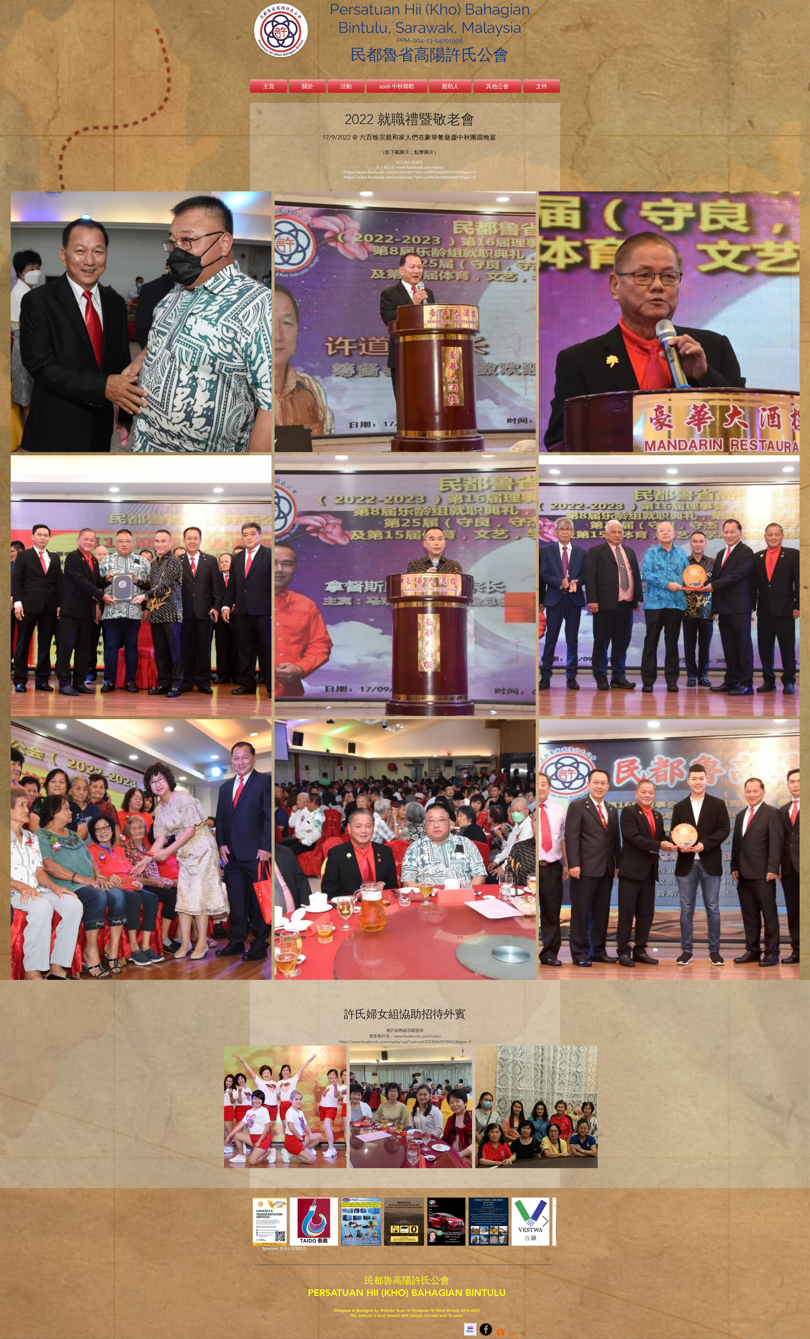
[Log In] (497, 1333)
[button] (346, 86)
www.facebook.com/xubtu (419, 167)
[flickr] (470, 1329)
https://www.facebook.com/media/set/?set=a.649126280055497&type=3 (410, 171)
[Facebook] (486, 1329)
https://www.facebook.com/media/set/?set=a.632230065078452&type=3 (405, 1041)
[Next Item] (545, 1222)
